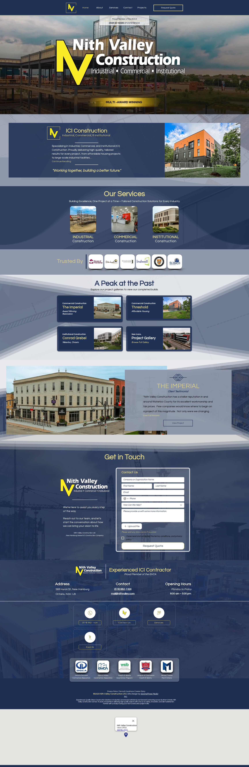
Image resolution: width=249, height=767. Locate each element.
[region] (90, 309)
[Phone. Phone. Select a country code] (126, 498)
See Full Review (151, 415)
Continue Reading (61, 161)
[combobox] (152, 505)
